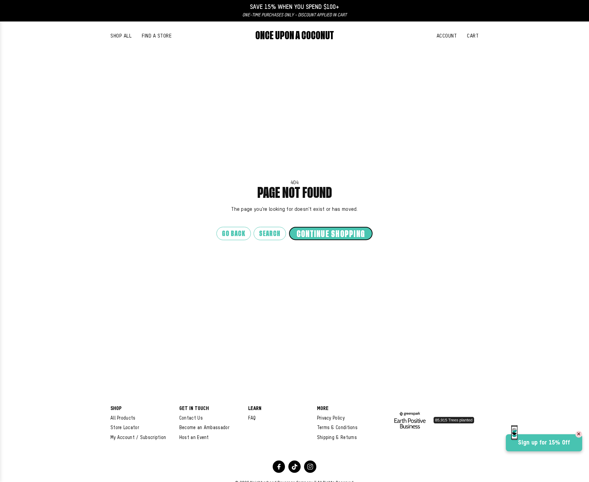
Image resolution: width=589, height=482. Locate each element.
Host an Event (194, 437)
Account (447, 36)
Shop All (121, 36)
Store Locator (124, 427)
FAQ (252, 418)
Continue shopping (331, 234)
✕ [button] (579, 434)
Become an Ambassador (204, 427)
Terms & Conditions (337, 427)
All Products (123, 418)
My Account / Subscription (138, 437)
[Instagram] (310, 467)
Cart (473, 36)
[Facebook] (279, 467)
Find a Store (156, 36)
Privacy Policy (331, 418)
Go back (233, 234)
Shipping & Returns (337, 437)
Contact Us (191, 418)
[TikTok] (294, 467)
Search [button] (270, 234)
